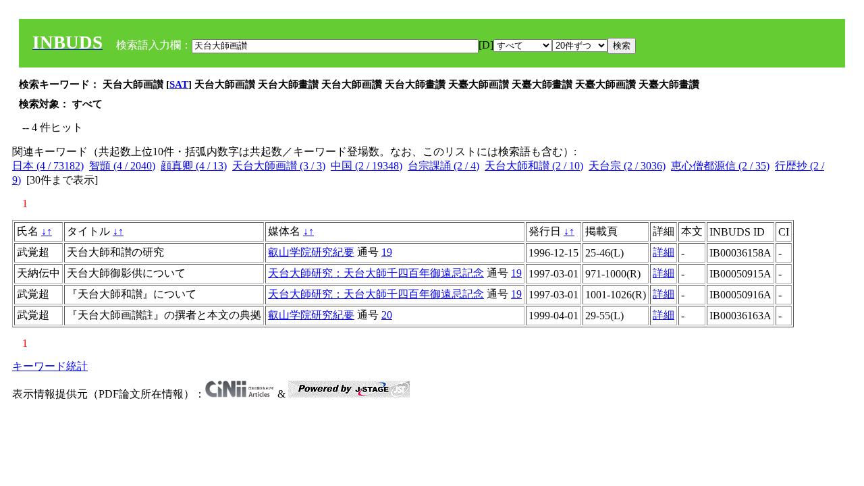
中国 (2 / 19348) (366, 165)
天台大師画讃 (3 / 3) (278, 165)
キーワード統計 (50, 366)
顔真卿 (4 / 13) (194, 165)
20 (386, 315)
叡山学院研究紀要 (311, 252)
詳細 (663, 252)
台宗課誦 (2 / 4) (443, 165)
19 (386, 252)
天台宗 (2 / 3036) (627, 165)
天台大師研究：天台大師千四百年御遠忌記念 (376, 273)
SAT (178, 84)
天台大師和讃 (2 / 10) (534, 165)
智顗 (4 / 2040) (122, 165)
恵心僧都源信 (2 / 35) (720, 165)
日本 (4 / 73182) (48, 165)
